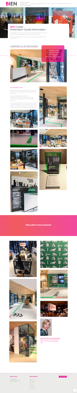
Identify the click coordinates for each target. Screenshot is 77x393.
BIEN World (32, 386)
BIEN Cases (32, 384)
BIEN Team (32, 383)
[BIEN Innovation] (18, 3)
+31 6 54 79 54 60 (13, 381)
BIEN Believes (32, 381)
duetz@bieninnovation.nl (15, 380)
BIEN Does (32, 379)
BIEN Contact (32, 388)
